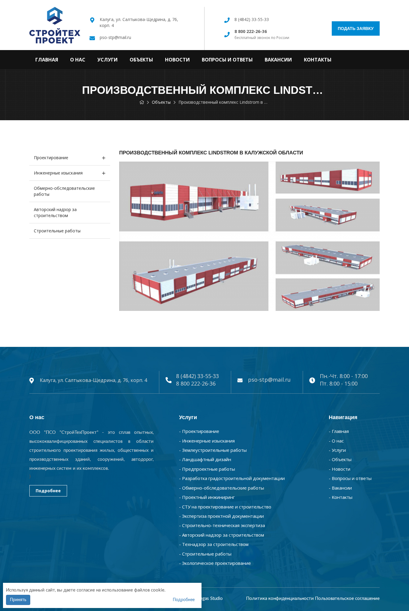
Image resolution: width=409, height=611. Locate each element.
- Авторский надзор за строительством (221, 535)
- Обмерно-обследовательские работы (221, 488)
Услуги (107, 59)
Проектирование (51, 157)
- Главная (339, 431)
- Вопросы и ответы (350, 478)
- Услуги (337, 450)
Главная (46, 59)
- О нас (336, 441)
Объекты (141, 59)
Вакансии (278, 59)
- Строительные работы (205, 554)
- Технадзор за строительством (214, 544)
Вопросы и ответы (227, 59)
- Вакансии (340, 488)
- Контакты (340, 497)
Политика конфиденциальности (280, 598)
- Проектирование (199, 431)
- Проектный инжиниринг (207, 497)
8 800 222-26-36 (196, 383)
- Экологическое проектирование (215, 563)
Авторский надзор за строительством (55, 212)
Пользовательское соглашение (347, 598)
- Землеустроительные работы (213, 450)
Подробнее (48, 490)
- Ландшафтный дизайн (205, 459)
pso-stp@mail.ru (115, 37)
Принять (18, 600)
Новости (177, 59)
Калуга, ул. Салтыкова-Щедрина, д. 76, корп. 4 (93, 380)
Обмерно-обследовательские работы (64, 191)
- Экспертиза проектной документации (221, 516)
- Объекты (340, 459)
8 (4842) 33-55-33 (251, 19)
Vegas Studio (210, 598)
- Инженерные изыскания (207, 441)
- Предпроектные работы (207, 469)
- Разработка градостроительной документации (232, 478)
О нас (77, 59)
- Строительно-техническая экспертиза (222, 525)
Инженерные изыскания (58, 173)
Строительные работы (57, 231)
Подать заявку (356, 28)
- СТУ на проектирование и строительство (225, 507)
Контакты (317, 59)
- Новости (339, 469)
